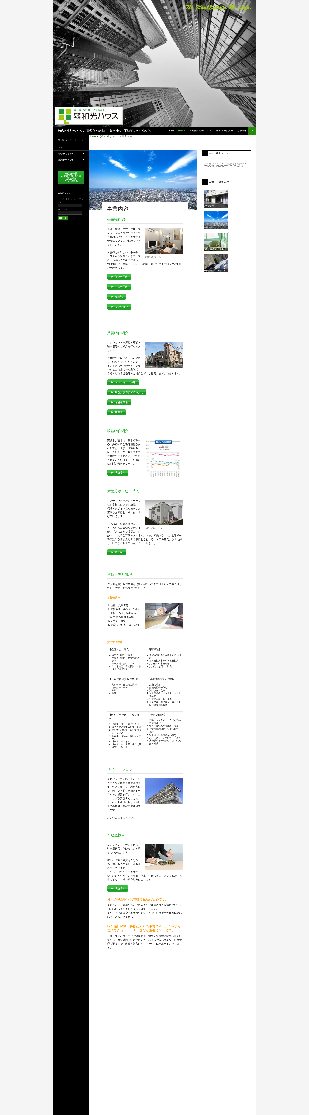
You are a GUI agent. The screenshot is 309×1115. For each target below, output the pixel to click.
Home (171, 131)
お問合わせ (241, 131)
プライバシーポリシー (224, 131)
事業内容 (181, 131)
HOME (61, 147)
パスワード (63, 209)
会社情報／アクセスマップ (200, 131)
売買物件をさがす (65, 154)
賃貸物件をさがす (65, 160)
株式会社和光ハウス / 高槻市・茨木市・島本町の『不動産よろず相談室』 (105, 130)
